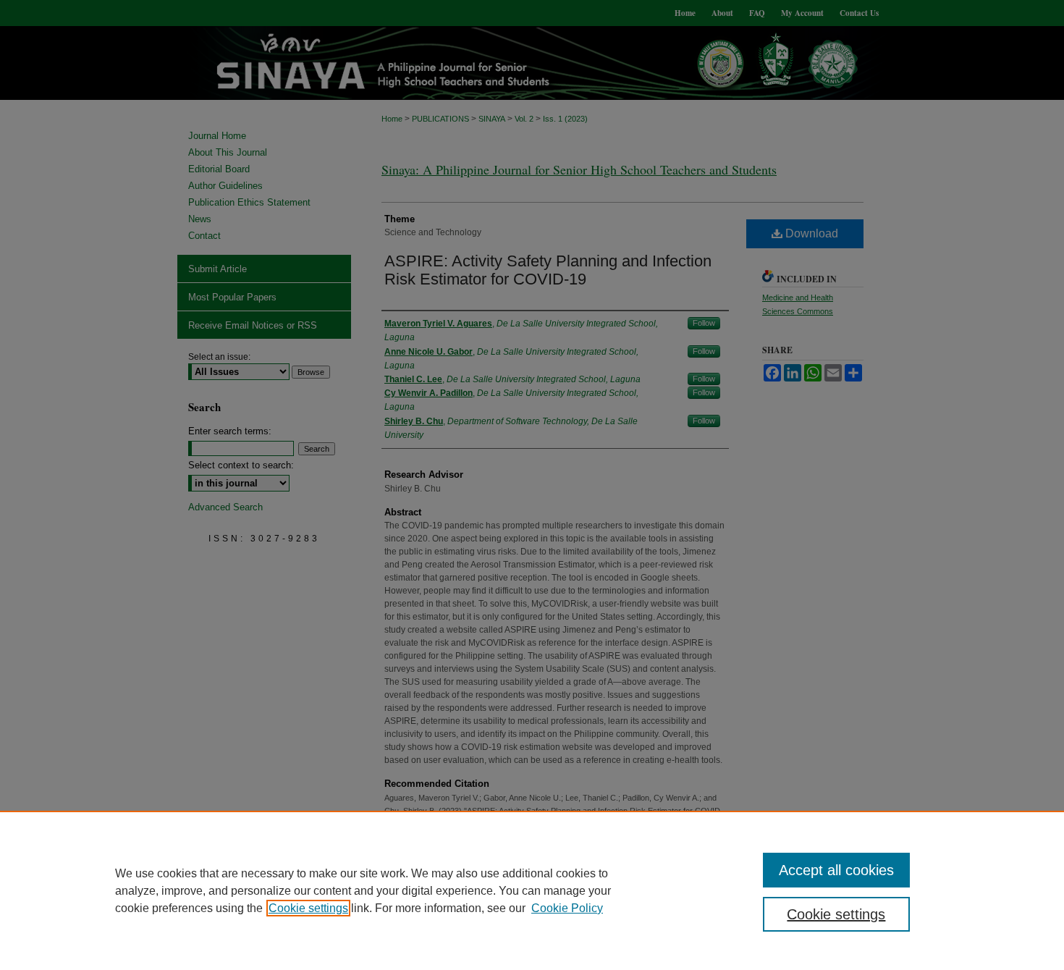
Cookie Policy (567, 908)
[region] (532, 890)
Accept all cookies (836, 870)
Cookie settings (308, 908)
